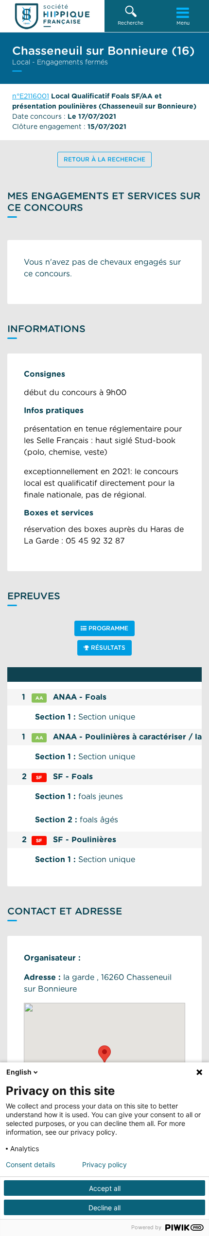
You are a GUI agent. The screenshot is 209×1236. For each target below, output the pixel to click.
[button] (130, 16)
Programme (107, 628)
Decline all (104, 1208)
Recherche (130, 23)
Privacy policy (104, 1165)
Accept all (105, 1188)
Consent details (30, 1165)
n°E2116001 (30, 96)
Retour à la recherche (104, 159)
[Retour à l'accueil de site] (52, 16)
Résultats (107, 648)
